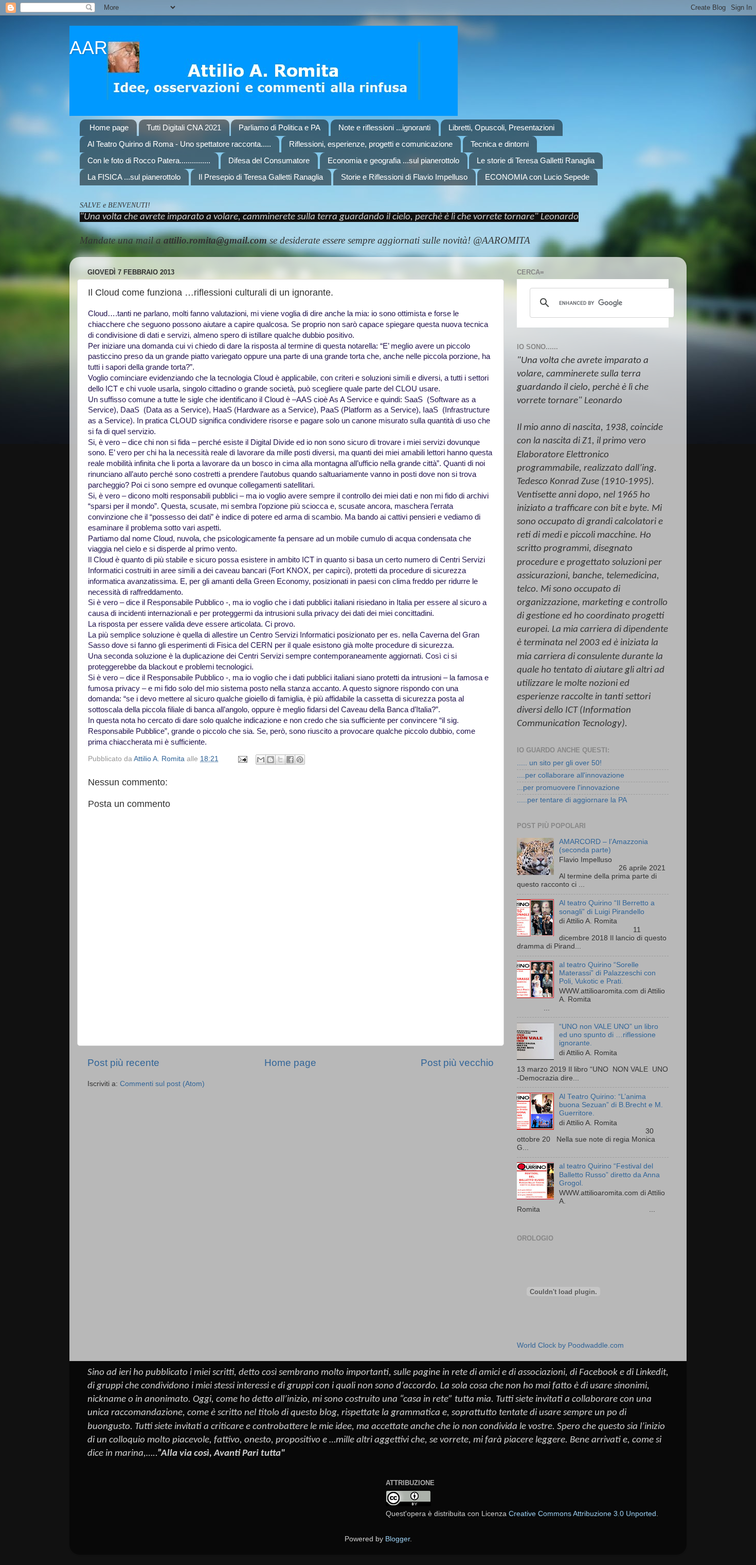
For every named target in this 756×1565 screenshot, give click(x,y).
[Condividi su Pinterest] (300, 759)
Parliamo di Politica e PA (279, 127)
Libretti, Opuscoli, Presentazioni (501, 127)
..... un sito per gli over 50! (559, 763)
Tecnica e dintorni (500, 144)
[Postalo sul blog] (270, 759)
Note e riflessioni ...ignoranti (384, 127)
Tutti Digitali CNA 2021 (184, 127)
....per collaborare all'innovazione (570, 775)
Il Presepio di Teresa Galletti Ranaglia (261, 177)
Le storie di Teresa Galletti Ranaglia (536, 160)
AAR (88, 47)
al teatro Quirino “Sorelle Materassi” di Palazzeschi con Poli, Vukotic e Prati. (607, 973)
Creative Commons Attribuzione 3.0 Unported (582, 1514)
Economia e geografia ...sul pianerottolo (393, 160)
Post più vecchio (457, 1062)
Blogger (397, 1539)
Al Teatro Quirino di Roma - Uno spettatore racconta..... (179, 144)
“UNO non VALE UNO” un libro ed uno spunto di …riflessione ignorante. (608, 1035)
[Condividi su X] (280, 759)
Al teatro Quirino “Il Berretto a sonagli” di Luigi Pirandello (607, 907)
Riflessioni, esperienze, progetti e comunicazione (371, 144)
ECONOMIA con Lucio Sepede (537, 177)
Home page (109, 127)
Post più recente (123, 1062)
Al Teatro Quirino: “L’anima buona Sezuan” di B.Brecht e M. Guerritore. (611, 1105)
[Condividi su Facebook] (290, 759)
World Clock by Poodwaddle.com (570, 1345)
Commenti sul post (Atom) (162, 1084)
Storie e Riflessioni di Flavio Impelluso (404, 177)
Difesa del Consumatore (269, 160)
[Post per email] (242, 759)
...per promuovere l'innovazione (568, 788)
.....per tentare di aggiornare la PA (572, 800)
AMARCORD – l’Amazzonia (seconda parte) (603, 846)
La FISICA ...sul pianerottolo (134, 177)
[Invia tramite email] (261, 759)
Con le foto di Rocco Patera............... (148, 160)
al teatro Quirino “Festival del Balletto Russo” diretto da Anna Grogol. (609, 1174)
